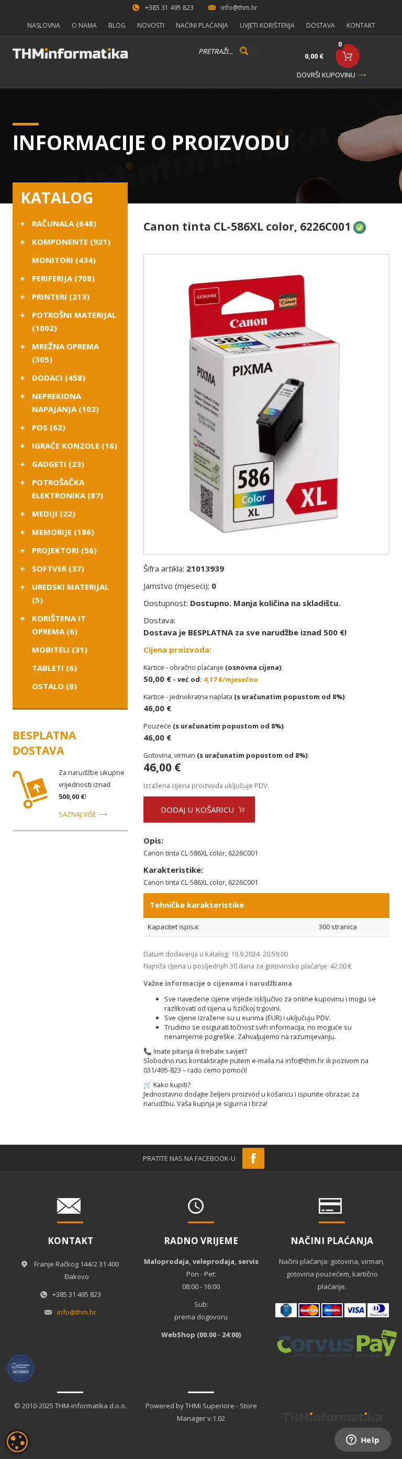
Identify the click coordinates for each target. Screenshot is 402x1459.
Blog (117, 25)
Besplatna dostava (44, 743)
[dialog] (17, 1442)
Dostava (320, 25)
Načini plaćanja (202, 25)
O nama (84, 25)
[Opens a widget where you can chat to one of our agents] (363, 1441)
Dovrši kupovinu (326, 74)
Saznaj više (77, 814)
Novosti (150, 25)
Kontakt (361, 25)
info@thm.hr (239, 7)
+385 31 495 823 (169, 7)
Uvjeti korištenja (267, 25)
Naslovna (43, 25)
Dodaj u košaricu (197, 809)
